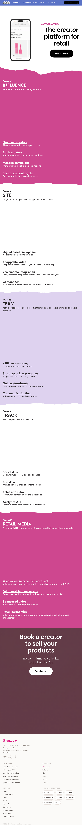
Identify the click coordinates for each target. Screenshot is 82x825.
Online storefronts (15, 383)
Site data (9, 482)
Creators (6, 791)
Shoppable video (14, 261)
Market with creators (11, 767)
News (5, 801)
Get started (61, 53)
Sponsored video (15, 601)
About (5, 798)
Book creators (12, 152)
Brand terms (7, 813)
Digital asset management (20, 251)
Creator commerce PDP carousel (25, 581)
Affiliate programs (15, 363)
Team (44, 776)
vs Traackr (70, 797)
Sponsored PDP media (11, 783)
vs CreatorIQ (48, 792)
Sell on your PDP (9, 770)
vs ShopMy (48, 802)
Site (43, 773)
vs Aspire (69, 792)
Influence (46, 770)
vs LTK (57, 802)
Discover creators (15, 142)
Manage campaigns (16, 162)
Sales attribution (14, 491)
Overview (46, 767)
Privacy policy (8, 810)
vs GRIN (59, 792)
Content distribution (17, 393)
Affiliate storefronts (10, 776)
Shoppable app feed (11, 779)
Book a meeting (72, 3)
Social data (10, 472)
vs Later (59, 797)
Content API (11, 281)
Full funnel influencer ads (20, 591)
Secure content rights (18, 173)
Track (44, 779)
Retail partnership (15, 611)
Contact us (7, 807)
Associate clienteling (11, 773)
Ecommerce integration (19, 271)
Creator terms (8, 817)
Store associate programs (20, 373)
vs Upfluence (48, 797)
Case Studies (8, 795)
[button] (78, 9)
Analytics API (12, 501)
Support (6, 804)
